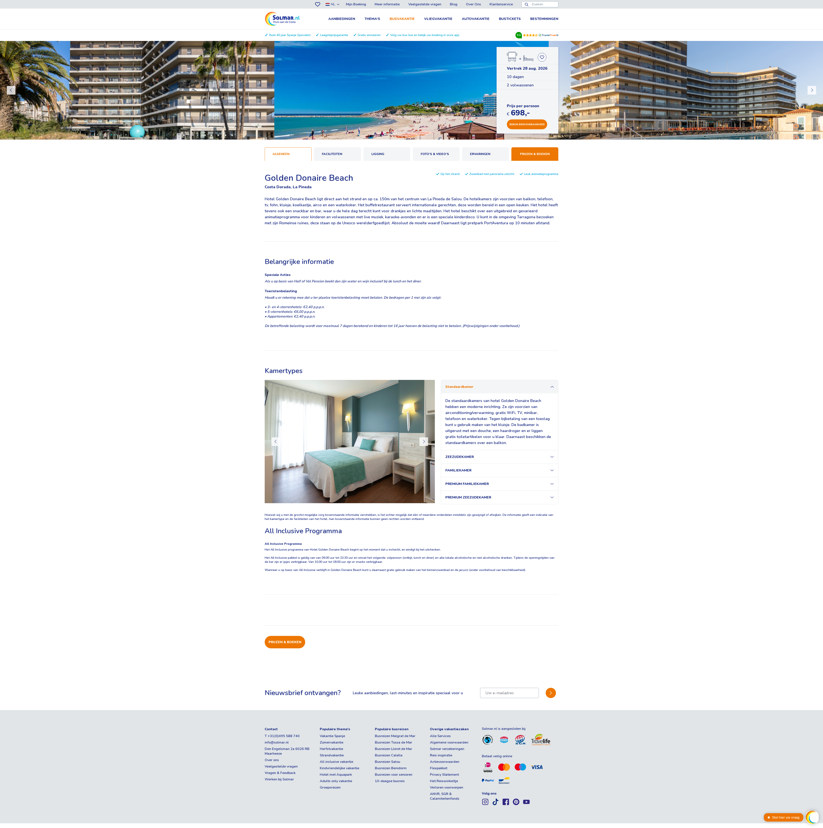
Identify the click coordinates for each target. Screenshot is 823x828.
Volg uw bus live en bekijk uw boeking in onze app (424, 35)
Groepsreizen (330, 787)
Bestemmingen (544, 19)
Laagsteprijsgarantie (334, 35)
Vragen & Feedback (280, 773)
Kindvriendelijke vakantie (339, 768)
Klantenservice (501, 4)
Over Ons (473, 4)
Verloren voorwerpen (446, 787)
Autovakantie (476, 19)
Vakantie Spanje (332, 736)
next (812, 90)
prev (11, 90)
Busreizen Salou (387, 761)
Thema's (372, 19)
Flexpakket (438, 768)
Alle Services (440, 736)
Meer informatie (387, 4)
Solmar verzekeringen (447, 749)
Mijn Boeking (356, 4)
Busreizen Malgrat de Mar (395, 736)
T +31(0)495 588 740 (282, 736)
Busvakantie (402, 19)
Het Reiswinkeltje (444, 781)
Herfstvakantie (331, 749)
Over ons (272, 760)
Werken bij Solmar (279, 779)
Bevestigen (551, 693)
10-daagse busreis (390, 781)
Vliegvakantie (438, 19)
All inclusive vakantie (336, 761)
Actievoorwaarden (444, 761)
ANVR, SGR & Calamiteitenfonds (444, 796)
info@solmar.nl (277, 742)
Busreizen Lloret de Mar (393, 749)
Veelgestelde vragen (424, 4)
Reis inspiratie (441, 755)
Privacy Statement (444, 774)
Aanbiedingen (341, 19)
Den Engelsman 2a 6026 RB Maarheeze (287, 751)
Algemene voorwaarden (449, 742)
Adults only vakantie (336, 781)
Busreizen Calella (388, 755)
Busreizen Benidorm (391, 768)
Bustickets (510, 19)
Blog (453, 4)
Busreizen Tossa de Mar (393, 742)
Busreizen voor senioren (393, 774)
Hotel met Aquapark (336, 774)
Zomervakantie (331, 742)
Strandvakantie (332, 755)
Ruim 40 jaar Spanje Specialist (290, 35)
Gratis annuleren (369, 35)
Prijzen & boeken (535, 154)
